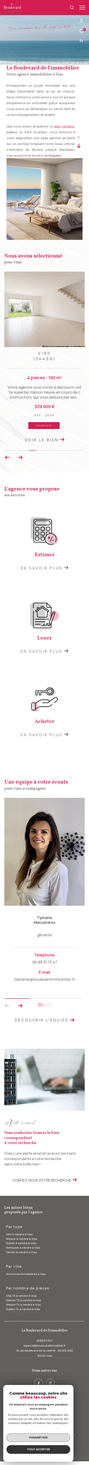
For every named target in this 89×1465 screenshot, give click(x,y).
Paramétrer (38, 1437)
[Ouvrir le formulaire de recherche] (72, 7)
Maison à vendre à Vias (21, 1239)
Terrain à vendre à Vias (21, 1252)
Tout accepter (38, 1449)
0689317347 (45, 1340)
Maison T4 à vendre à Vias (23, 1304)
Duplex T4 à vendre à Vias (23, 1309)
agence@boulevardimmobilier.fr (44, 1345)
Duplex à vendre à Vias (21, 1243)
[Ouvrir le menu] (82, 7)
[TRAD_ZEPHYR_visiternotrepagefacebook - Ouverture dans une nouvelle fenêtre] (38, 1383)
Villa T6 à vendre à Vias (21, 1296)
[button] (20, 457)
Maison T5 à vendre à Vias (23, 1300)
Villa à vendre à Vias (19, 1234)
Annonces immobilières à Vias (26, 1274)
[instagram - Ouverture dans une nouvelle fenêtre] (50, 1383)
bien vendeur (64, 126)
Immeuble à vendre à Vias (23, 1248)
